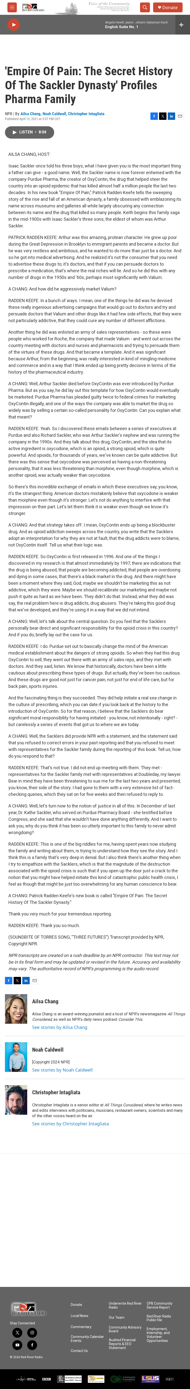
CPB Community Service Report (159, 1305)
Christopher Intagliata (86, 113)
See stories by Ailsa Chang (59, 1027)
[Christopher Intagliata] (16, 1100)
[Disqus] (95, 1220)
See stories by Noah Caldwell (62, 1070)
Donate (170, 7)
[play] (14, 25)
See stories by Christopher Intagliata (70, 1124)
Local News (79, 1316)
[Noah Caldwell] (16, 1057)
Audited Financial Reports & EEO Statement (122, 1344)
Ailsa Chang (31, 113)
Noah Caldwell (54, 113)
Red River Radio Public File (159, 1318)
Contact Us (79, 1351)
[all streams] (182, 25)
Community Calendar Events (87, 1339)
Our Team (116, 1317)
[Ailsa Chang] (16, 1009)
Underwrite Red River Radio (125, 1305)
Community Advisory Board (125, 1329)
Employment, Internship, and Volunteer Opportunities (158, 1335)
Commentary (81, 1327)
